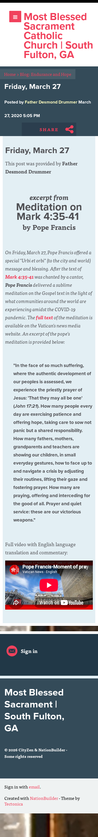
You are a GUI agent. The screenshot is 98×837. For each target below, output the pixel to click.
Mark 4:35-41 (19, 277)
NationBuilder (44, 797)
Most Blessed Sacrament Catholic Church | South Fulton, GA (58, 36)
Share (49, 129)
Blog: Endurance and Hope (45, 74)
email (34, 786)
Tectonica (13, 803)
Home (11, 74)
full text (44, 317)
